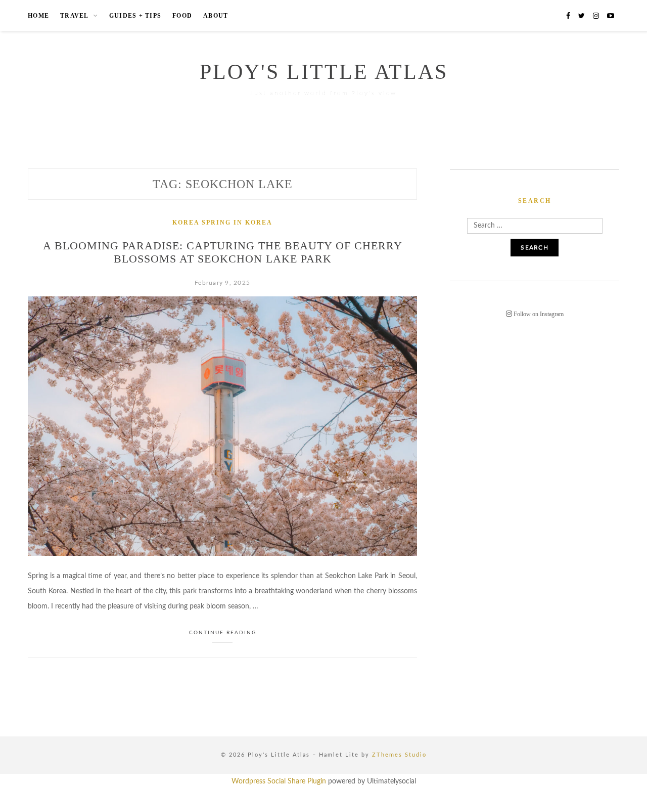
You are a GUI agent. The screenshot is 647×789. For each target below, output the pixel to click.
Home (38, 15)
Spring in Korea (237, 222)
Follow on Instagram (538, 314)
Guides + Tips (135, 15)
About (215, 15)
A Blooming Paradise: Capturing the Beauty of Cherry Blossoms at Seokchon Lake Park (222, 252)
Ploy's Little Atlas (324, 71)
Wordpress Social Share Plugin (280, 781)
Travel (74, 15)
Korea (186, 222)
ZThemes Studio (399, 755)
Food (182, 15)
